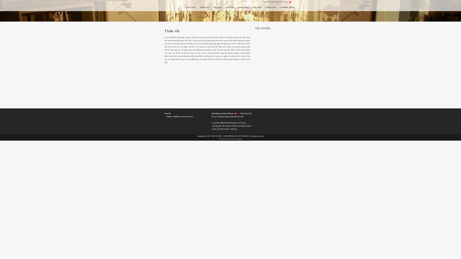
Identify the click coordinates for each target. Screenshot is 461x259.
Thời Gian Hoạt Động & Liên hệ (273, 2)
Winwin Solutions (235, 139)
